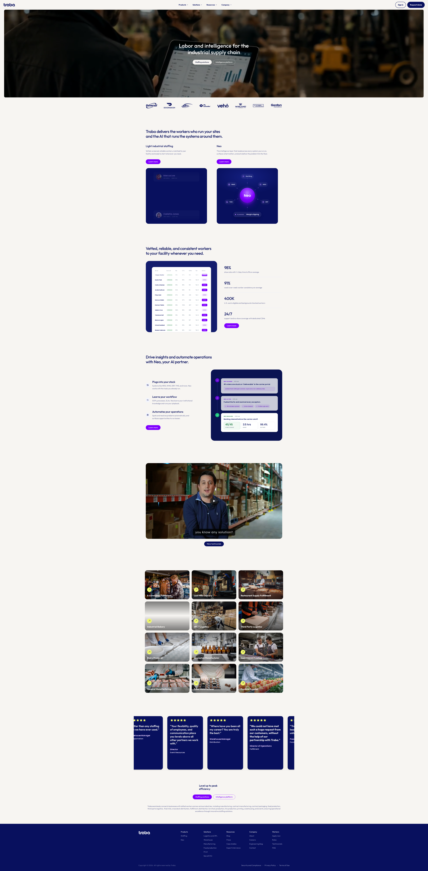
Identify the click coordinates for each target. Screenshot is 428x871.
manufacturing (226, 806)
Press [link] (228, 840)
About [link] (251, 836)
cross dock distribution (180, 809)
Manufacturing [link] (209, 844)
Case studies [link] (231, 844)
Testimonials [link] (277, 844)
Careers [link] (252, 840)
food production (274, 806)
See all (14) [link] (208, 856)
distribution (203, 809)
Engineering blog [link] (256, 844)
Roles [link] (274, 840)
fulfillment (194, 809)
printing (240, 809)
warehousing (249, 809)
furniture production (216, 809)
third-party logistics (155, 809)
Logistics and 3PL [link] (210, 836)
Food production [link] (210, 848)
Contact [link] (252, 848)
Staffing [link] (184, 836)
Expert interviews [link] (233, 848)
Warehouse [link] (208, 840)
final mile (167, 809)
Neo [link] (182, 840)
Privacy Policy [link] (270, 865)
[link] (167, 584)
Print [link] (206, 852)
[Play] (214, 501)
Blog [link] (228, 836)
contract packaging (259, 806)
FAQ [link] (274, 848)
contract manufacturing (242, 806)
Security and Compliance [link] (251, 865)
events (260, 809)
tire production (231, 809)
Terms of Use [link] (284, 865)
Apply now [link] (276, 836)
